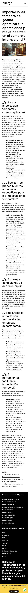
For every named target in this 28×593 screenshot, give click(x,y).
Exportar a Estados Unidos (10, 499)
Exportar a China (7, 510)
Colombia (5, 543)
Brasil (4, 556)
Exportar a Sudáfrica (8, 515)
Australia (5, 540)
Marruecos (5, 535)
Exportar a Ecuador (8, 523)
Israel (4, 546)
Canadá (4, 548)
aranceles (5, 76)
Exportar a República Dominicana (12, 507)
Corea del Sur (6, 553)
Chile (3, 538)
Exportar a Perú (7, 520)
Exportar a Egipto (7, 518)
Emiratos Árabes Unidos (10, 551)
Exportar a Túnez (7, 512)
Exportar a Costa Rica (9, 502)
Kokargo (6, 3)
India (3, 532)
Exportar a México (8, 504)
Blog (5, 472)
